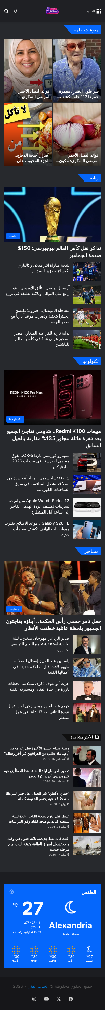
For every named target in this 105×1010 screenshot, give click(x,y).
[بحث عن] (6, 13)
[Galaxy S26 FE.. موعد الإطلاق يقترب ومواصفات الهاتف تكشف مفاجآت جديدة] (87, 529)
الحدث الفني (38, 986)
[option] (52, 102)
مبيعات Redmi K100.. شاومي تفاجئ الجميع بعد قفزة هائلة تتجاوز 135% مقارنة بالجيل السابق (53, 438)
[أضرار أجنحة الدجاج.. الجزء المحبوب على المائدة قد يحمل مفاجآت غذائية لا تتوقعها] (28, 134)
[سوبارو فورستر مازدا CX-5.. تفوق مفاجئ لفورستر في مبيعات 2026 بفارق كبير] (87, 462)
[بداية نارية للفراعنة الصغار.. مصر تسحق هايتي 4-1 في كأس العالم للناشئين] (87, 339)
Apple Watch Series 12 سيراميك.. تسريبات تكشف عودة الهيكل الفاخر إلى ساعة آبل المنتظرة (38, 506)
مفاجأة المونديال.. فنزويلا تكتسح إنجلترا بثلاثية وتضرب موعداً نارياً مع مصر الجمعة (39, 316)
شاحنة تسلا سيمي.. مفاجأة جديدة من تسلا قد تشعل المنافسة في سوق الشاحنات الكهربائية (38, 483)
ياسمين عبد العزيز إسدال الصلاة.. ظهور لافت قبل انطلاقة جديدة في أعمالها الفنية (41, 666)
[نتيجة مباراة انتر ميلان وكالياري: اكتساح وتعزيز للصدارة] (87, 271)
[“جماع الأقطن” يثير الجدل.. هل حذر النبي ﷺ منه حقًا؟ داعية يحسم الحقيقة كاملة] (87, 800)
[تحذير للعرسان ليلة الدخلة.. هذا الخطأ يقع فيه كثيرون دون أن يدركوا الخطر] (87, 777)
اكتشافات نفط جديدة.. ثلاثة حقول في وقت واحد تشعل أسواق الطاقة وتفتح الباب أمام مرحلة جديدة (38, 843)
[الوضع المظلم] (15, 13)
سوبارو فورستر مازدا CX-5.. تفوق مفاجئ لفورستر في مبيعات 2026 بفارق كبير (40, 461)
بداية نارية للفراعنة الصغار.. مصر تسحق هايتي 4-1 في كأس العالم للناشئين (41, 338)
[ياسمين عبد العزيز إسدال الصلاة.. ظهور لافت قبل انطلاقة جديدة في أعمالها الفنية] (87, 667)
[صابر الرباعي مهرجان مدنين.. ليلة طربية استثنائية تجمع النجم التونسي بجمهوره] (87, 644)
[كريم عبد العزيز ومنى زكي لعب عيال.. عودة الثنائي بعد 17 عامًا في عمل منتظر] (87, 712)
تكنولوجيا (90, 361)
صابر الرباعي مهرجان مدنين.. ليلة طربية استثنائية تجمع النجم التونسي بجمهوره (39, 644)
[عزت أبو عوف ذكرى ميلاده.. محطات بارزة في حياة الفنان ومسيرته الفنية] (87, 690)
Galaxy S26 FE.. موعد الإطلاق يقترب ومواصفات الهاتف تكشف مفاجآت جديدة (36, 529)
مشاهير (91, 551)
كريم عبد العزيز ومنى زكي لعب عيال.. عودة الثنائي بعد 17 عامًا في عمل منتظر (37, 711)
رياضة (93, 177)
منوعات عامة (86, 29)
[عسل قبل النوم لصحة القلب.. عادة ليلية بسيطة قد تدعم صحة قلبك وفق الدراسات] (87, 823)
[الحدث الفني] (52, 11)
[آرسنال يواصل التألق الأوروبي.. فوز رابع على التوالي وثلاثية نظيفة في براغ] (87, 294)
